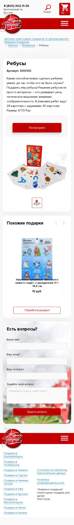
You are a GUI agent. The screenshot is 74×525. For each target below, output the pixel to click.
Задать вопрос (37, 412)
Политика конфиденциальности (50, 481)
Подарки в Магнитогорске (13, 501)
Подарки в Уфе (13, 488)
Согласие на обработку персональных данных (52, 471)
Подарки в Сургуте (16, 475)
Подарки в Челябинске (11, 463)
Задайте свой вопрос (20, 384)
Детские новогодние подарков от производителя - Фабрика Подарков (37, 40)
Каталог (13, 45)
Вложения (28, 45)
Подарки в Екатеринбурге (13, 455)
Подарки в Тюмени (16, 470)
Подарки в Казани (15, 512)
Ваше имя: (13, 339)
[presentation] (56, 223)
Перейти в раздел (37, 310)
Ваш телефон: (15, 369)
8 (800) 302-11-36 (16, 6)
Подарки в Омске (15, 507)
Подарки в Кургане (16, 494)
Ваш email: (14, 354)
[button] (64, 23)
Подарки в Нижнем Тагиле (16, 482)
